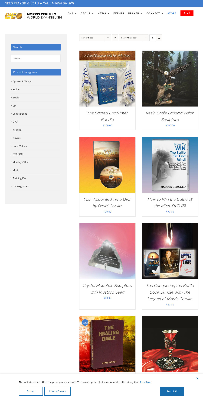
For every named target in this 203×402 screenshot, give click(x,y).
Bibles (16, 89)
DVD (15, 121)
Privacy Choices (57, 391)
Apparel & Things (22, 81)
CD (14, 105)
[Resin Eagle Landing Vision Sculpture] (170, 53)
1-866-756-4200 (63, 3)
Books (16, 97)
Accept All (172, 391)
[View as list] (159, 38)
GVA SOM (18, 154)
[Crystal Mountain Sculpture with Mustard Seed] (107, 225)
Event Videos (20, 146)
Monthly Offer (20, 162)
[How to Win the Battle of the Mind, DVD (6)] (170, 139)
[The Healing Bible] (107, 318)
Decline (31, 391)
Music (16, 170)
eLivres (16, 137)
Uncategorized (20, 186)
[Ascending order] (115, 38)
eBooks (17, 129)
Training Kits (19, 178)
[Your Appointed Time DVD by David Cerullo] (107, 139)
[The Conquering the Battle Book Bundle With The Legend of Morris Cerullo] (170, 225)
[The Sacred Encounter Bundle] (107, 53)
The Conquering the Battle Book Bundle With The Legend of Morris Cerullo (170, 292)
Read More (146, 382)
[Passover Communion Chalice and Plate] (170, 318)
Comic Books (20, 113)
